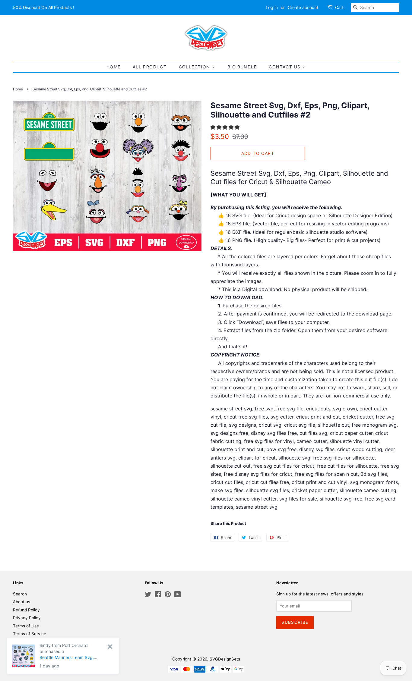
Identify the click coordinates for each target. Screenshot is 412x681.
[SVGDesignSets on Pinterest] (167, 595)
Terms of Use (26, 625)
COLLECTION (195, 66)
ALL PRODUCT (149, 66)
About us (21, 601)
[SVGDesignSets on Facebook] (157, 595)
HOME (113, 66)
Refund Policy (26, 609)
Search (20, 594)
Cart (339, 7)
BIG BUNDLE (242, 66)
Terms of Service (29, 633)
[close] (110, 646)
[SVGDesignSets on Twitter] (148, 595)
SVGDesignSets (225, 659)
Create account (303, 7)
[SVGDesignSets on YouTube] (177, 595)
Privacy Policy (27, 617)
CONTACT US (285, 66)
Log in (272, 7)
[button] (226, 127)
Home (18, 89)
